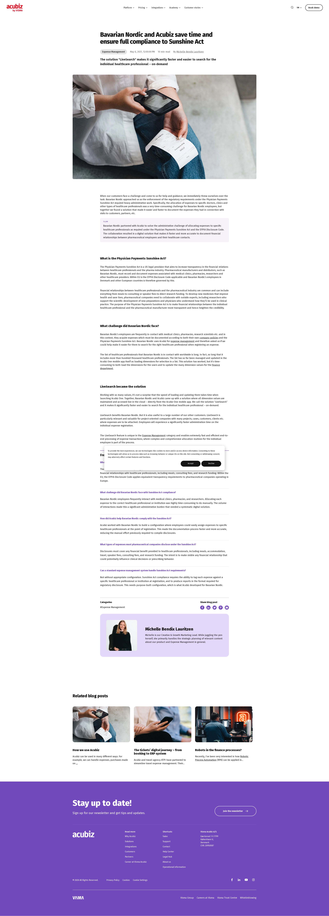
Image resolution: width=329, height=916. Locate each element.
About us (167, 862)
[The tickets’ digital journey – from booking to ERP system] (162, 724)
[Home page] (14, 7)
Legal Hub (167, 857)
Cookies (126, 880)
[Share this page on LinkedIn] (208, 607)
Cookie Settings (140, 880)
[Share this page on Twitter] (215, 607)
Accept (190, 463)
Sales (165, 836)
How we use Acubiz (86, 750)
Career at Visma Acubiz (136, 862)
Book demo (313, 7)
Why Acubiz (130, 836)
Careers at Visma (205, 897)
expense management (182, 341)
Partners (129, 857)
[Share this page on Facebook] (202, 607)
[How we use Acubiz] (101, 724)
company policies (209, 337)
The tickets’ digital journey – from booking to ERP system (158, 751)
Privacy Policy (112, 880)
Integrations (131, 846)
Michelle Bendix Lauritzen (190, 51)
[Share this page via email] (227, 607)
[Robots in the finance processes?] (224, 724)
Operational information (174, 867)
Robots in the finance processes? (218, 750)
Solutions (129, 841)
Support (166, 841)
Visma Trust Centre (227, 897)
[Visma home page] (78, 897)
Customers (130, 851)
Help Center (168, 851)
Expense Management (154, 435)
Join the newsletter (233, 811)
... (77, 763)
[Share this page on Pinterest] (221, 607)
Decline (211, 463)
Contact (166, 846)
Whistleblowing (248, 897)
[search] (292, 7)
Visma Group (187, 897)
